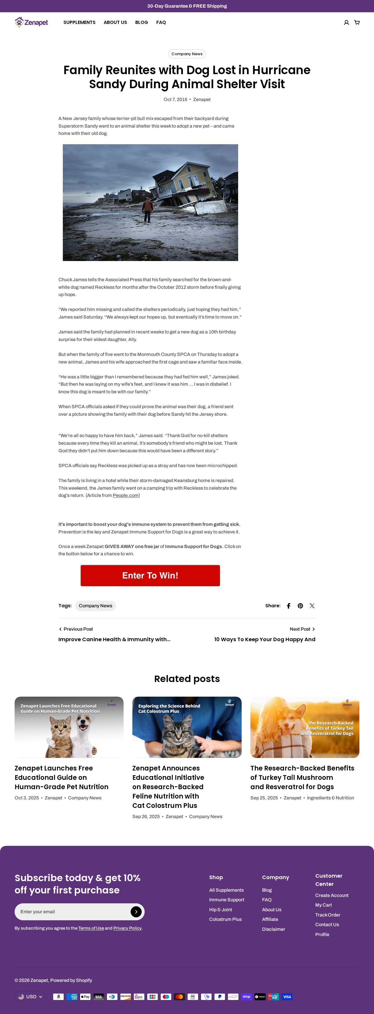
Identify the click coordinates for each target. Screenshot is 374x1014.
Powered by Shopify (71, 980)
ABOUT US (115, 22)
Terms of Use (91, 928)
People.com (125, 495)
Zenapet (39, 980)
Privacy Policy (127, 928)
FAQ (161, 22)
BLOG (141, 22)
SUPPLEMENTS (79, 22)
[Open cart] (357, 22)
